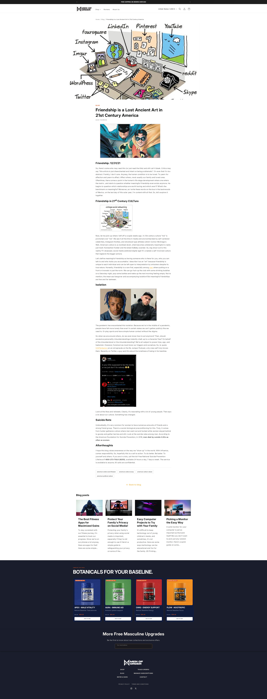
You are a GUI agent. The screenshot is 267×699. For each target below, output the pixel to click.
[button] (98, 9)
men (151, 267)
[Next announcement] (190, 2)
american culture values (144, 472)
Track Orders (143, 669)
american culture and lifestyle (106, 472)
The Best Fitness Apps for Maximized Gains (88, 522)
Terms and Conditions (140, 684)
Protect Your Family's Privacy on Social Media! (118, 522)
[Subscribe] (149, 646)
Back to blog (135, 485)
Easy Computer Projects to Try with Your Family (147, 522)
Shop (122, 669)
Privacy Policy (124, 684)
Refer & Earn (122, 677)
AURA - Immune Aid (114, 607)
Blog (102, 19)
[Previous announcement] (77, 2)
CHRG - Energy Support (148, 607)
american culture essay (126, 472)
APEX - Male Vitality (84, 607)
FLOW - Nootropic (176, 607)
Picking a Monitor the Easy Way (177, 521)
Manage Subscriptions (143, 673)
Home (98, 19)
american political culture (105, 476)
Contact (143, 677)
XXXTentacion (102, 348)
